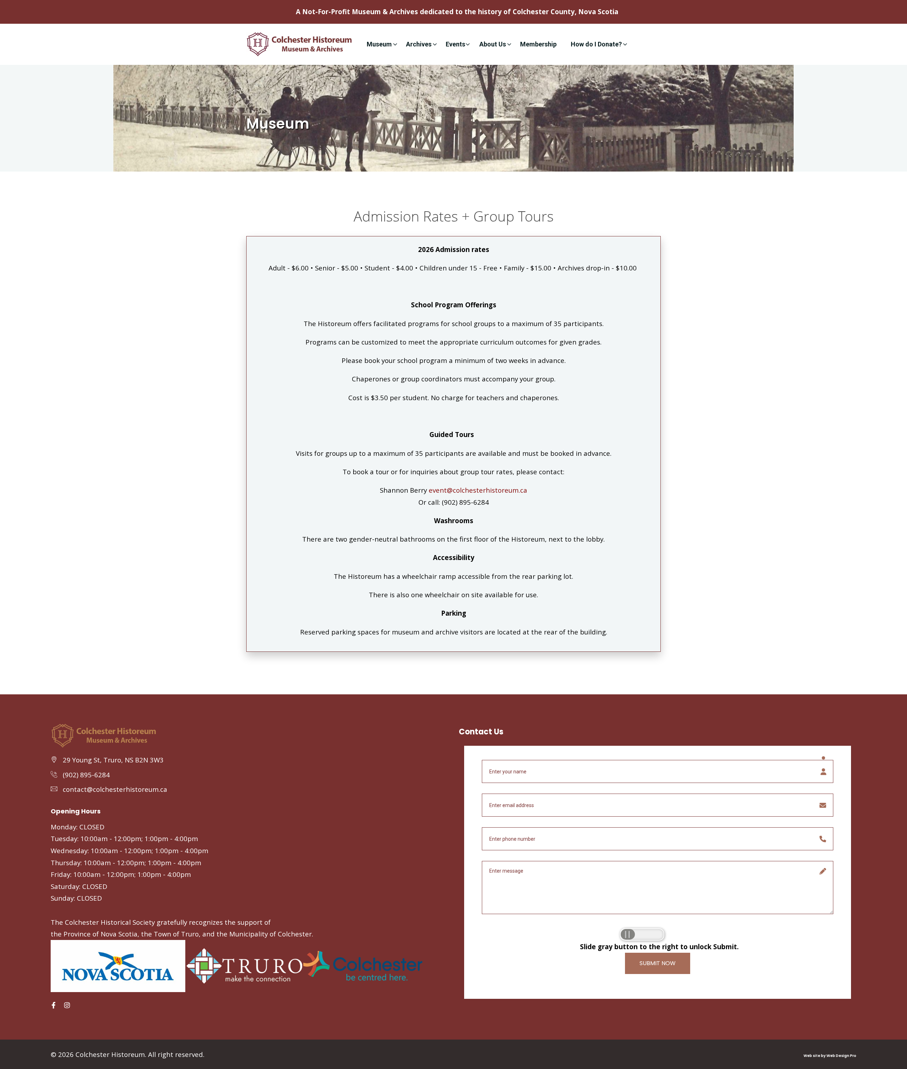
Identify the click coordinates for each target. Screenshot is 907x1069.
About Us (492, 44)
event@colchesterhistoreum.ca (478, 490)
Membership (538, 44)
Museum (379, 44)
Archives (419, 44)
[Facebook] (53, 1005)
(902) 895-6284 (86, 774)
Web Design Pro (841, 1055)
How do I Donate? (596, 44)
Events (455, 44)
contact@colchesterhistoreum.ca (115, 789)
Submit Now (658, 963)
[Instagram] (67, 1005)
